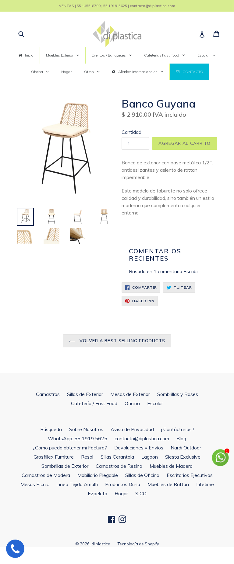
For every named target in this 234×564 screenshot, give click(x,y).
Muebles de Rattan (168, 484)
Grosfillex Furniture (54, 457)
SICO (141, 493)
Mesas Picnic (34, 484)
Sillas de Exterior (85, 394)
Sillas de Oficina (142, 475)
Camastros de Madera (46, 475)
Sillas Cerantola (117, 457)
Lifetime (205, 484)
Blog (181, 438)
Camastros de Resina (119, 466)
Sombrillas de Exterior (64, 466)
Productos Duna (122, 484)
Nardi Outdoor (186, 448)
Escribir (191, 271)
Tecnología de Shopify (138, 543)
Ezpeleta (97, 493)
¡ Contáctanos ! (177, 429)
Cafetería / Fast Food (94, 403)
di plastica (100, 543)
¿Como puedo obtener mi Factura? (70, 448)
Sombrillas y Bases (177, 394)
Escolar (155, 403)
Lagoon (149, 457)
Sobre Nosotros (86, 429)
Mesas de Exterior (130, 394)
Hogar (121, 493)
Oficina (132, 403)
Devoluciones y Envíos (138, 448)
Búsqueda (51, 429)
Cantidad (131, 132)
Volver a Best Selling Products (121, 340)
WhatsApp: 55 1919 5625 (77, 438)
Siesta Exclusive (182, 457)
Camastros (48, 394)
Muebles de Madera (171, 466)
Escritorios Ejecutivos (190, 475)
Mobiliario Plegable (97, 475)
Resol (87, 457)
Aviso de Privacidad (132, 429)
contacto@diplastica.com (142, 438)
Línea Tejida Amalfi (77, 484)
